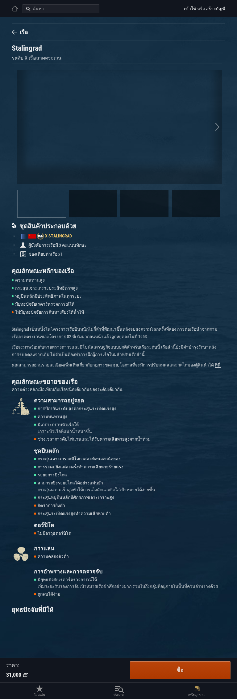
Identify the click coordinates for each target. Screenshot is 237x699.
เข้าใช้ (190, 8)
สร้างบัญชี (215, 8)
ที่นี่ (218, 364)
